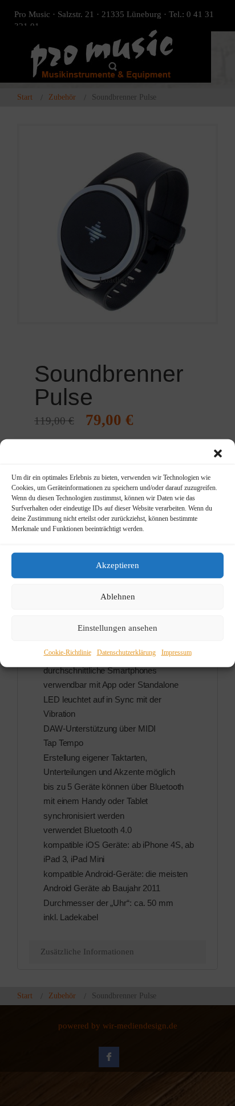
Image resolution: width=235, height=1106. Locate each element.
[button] (218, 453)
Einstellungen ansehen (117, 627)
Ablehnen (117, 596)
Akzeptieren (117, 565)
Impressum (176, 652)
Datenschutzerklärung (126, 652)
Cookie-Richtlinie (67, 652)
